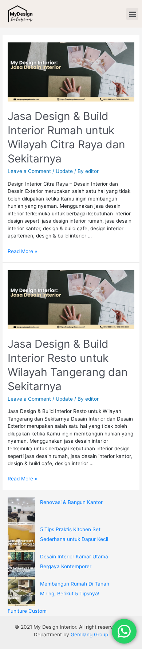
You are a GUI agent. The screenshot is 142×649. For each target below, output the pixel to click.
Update (64, 171)
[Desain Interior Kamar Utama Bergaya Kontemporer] (21, 565)
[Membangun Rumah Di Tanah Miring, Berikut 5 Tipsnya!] (21, 592)
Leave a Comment (29, 171)
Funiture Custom (27, 611)
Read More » (22, 251)
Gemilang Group (89, 634)
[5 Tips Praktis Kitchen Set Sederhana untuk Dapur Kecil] (21, 538)
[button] (132, 14)
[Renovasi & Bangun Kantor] (21, 511)
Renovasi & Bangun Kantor (71, 502)
